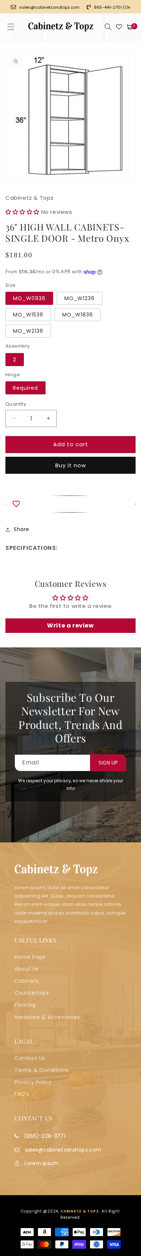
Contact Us (29, 1058)
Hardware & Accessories (47, 1017)
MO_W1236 (79, 298)
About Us (26, 969)
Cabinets (26, 981)
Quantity (15, 404)
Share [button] (21, 529)
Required (25, 387)
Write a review (70, 625)
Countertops (31, 992)
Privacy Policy (32, 1082)
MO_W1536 (28, 314)
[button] (11, 27)
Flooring (25, 1004)
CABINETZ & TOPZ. (80, 1211)
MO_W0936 (29, 298)
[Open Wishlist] (119, 26)
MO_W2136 (28, 331)
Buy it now (70, 465)
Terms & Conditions (41, 1070)
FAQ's (21, 1094)
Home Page (30, 957)
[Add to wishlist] (70, 504)
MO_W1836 (77, 314)
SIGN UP (108, 763)
